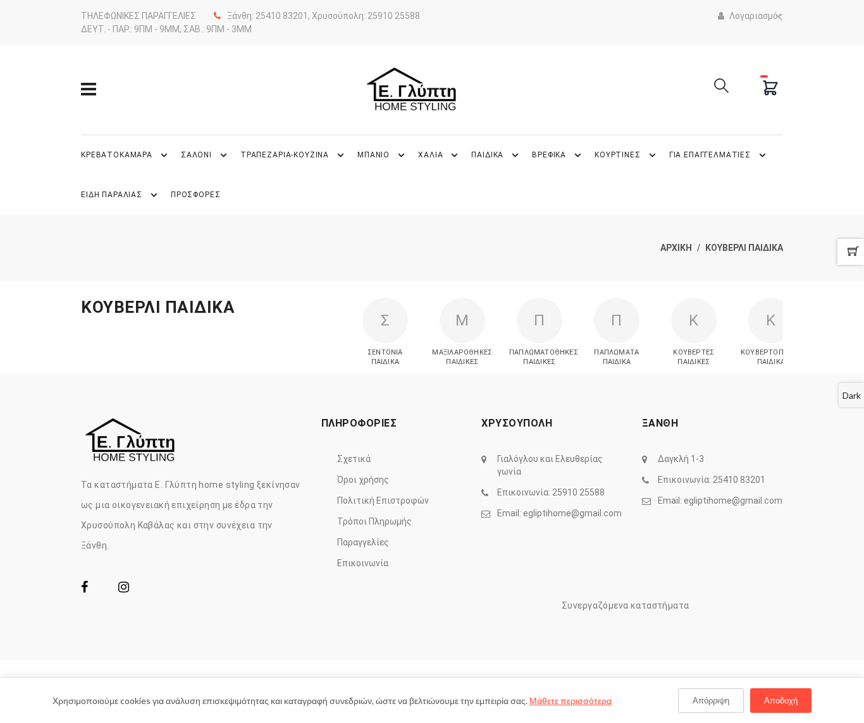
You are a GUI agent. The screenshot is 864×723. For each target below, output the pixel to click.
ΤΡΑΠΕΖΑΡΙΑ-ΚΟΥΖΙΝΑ (284, 154)
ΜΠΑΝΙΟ (373, 154)
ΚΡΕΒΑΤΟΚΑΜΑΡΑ (116, 154)
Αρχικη (676, 248)
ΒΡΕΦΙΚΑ (549, 154)
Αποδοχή (781, 700)
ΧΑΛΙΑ (430, 154)
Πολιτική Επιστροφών (383, 500)
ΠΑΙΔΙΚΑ (487, 154)
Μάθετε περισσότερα (570, 700)
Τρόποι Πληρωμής (374, 521)
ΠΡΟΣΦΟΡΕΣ (196, 194)
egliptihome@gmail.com (572, 513)
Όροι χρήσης (363, 480)
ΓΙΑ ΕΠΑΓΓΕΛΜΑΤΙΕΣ (710, 154)
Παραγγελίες (363, 542)
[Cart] (770, 88)
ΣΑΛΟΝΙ (196, 154)
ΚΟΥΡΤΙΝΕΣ (618, 154)
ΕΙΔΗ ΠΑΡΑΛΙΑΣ (111, 194)
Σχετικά (354, 459)
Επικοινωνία (362, 563)
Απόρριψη (711, 700)
